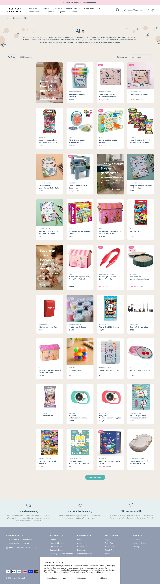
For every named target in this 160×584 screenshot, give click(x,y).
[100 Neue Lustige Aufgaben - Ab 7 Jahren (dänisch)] (80, 442)
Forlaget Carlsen (45, 458)
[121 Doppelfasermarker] (140, 75)
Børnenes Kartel (75, 92)
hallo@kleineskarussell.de (19, 544)
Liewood (72, 183)
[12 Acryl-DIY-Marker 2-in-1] (110, 351)
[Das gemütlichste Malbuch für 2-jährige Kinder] (49, 212)
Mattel (132, 228)
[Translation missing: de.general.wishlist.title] (147, 10)
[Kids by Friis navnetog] (140, 308)
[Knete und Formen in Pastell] (110, 121)
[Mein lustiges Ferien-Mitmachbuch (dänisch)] (140, 397)
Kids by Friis (134, 324)
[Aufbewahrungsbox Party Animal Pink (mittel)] (80, 258)
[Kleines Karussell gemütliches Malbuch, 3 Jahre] (49, 167)
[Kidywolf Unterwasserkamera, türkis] (80, 397)
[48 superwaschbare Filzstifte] (80, 75)
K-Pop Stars (43, 413)
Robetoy (72, 367)
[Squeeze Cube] (80, 351)
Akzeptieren (82, 578)
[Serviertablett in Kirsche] (140, 351)
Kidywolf (72, 413)
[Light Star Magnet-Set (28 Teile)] (110, 442)
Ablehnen (104, 578)
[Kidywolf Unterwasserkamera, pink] (110, 397)
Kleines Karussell (18, 578)
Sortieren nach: (122, 57)
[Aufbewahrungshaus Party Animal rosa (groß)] (110, 212)
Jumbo (71, 228)
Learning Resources (106, 274)
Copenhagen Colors (137, 458)
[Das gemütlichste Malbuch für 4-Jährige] (140, 167)
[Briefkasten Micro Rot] (49, 308)
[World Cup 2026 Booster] (110, 308)
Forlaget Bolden (136, 413)
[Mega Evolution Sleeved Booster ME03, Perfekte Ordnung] (140, 121)
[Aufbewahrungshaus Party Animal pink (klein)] (49, 351)
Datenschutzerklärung (94, 572)
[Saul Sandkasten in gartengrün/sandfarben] (140, 258)
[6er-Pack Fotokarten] (49, 397)
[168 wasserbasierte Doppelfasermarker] (110, 75)
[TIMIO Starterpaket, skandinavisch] (80, 121)
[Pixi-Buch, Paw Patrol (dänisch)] (49, 442)
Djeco (101, 137)
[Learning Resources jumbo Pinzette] (110, 258)
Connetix (102, 458)
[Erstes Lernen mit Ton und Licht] (80, 212)
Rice (100, 228)
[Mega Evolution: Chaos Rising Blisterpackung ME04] (49, 121)
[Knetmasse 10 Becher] (80, 308)
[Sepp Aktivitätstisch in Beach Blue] (80, 167)
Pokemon (42, 137)
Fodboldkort (104, 324)
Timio (71, 137)
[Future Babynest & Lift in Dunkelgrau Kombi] (140, 442)
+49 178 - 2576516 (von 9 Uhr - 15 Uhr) (23, 548)
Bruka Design (43, 324)
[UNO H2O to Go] (140, 212)
